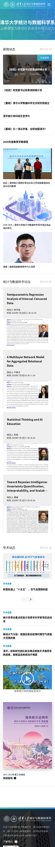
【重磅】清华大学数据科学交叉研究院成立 (26, 103)
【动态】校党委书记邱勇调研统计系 (22, 90)
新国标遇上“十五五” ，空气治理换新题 (25, 589)
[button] (36, 82)
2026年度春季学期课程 (15, 142)
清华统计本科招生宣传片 (16, 116)
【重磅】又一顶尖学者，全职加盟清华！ (25, 129)
